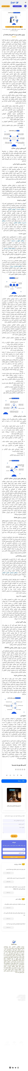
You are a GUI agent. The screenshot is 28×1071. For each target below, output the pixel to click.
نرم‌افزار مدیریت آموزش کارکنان (16, 209)
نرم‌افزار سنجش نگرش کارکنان (10, 573)
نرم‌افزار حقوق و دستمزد (17, 241)
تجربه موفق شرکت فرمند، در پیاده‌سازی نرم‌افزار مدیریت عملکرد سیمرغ (20, 1026)
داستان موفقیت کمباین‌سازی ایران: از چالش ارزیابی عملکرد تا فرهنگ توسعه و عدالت (20, 1033)
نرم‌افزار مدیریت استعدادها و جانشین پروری (7, 1004)
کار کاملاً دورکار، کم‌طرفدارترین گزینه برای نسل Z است (15, 924)
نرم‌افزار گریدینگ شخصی (7, 996)
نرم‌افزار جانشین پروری (16, 266)
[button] (25, 2)
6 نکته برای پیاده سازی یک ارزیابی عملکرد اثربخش (16, 878)
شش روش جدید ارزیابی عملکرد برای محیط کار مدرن (15, 869)
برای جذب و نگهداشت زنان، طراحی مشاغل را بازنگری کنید (15, 904)
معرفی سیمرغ (22, 985)
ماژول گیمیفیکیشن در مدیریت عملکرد (8, 998)
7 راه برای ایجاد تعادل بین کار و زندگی (14, 806)
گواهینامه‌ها (23, 988)
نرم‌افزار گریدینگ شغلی (7, 992)
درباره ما (23, 986)
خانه (25, 29)
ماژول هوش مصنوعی (8, 1009)
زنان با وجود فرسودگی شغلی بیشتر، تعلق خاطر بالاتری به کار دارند (7, 1023)
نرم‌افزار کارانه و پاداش (9, 249)
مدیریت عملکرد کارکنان (16, 29)
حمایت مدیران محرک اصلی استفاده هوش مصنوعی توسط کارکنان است (7, 1035)
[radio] (24, 769)
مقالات (22, 29)
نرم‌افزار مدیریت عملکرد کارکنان (14, 222)
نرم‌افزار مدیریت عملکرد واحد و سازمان (7, 990)
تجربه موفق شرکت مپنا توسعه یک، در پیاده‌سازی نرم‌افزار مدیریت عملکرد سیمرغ (20, 1019)
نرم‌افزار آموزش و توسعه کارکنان (7, 1006)
